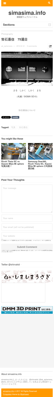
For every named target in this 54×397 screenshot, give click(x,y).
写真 (13, 127)
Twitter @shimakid (10, 264)
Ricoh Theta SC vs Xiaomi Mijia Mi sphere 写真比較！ (12, 163)
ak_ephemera (6, 46)
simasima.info (8, 391)
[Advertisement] (27, 341)
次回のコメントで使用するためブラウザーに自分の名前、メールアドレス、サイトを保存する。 (27, 240)
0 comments (32, 46)
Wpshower (24, 394)
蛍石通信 (23, 127)
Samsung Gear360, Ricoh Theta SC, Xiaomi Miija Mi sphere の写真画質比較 (40, 165)
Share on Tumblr (15, 117)
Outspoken (7, 394)
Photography (7, 33)
